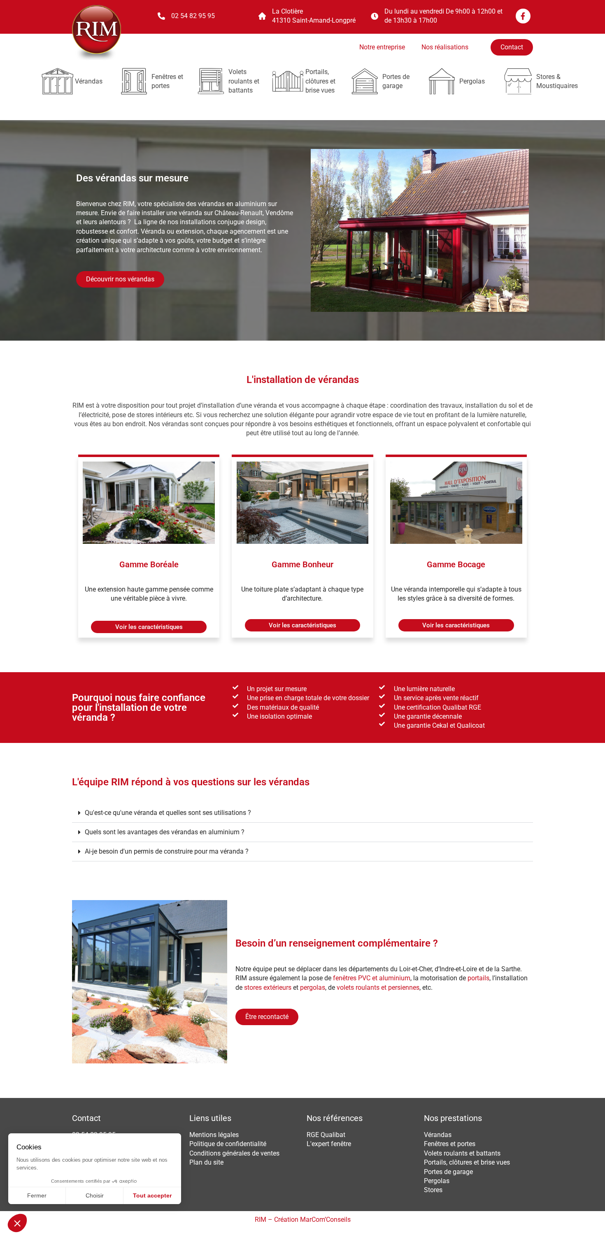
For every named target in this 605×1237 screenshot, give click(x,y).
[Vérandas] (57, 81)
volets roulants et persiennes (378, 987)
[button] (149, 627)
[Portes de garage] (365, 81)
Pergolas (472, 81)
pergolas (311, 987)
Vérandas (88, 81)
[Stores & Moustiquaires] (519, 81)
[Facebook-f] (523, 16)
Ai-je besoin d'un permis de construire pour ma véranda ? (167, 851)
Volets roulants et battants (243, 81)
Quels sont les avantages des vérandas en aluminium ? (164, 832)
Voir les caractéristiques (149, 627)
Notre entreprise (382, 47)
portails (478, 978)
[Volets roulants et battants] (211, 81)
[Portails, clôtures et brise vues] (288, 81)
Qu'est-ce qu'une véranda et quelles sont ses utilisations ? (168, 813)
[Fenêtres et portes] (134, 81)
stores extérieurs (266, 987)
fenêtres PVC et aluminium (371, 978)
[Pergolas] (442, 81)
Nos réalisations (444, 47)
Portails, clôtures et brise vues (320, 81)
